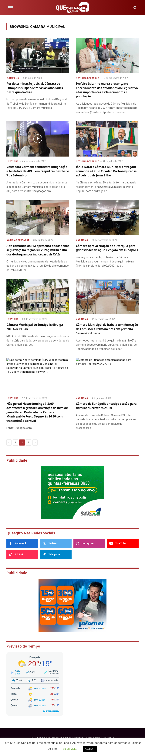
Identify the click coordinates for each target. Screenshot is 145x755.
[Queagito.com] (72, 7)
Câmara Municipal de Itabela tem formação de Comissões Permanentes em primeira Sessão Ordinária (107, 329)
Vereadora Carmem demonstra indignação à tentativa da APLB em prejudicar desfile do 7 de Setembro (37, 171)
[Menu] (10, 7)
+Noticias (12, 161)
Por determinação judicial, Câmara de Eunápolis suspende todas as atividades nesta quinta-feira (34, 87)
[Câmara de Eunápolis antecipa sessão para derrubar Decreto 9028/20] (107, 375)
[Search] (135, 7)
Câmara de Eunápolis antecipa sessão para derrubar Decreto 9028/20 (106, 406)
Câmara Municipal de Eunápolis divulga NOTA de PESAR (34, 327)
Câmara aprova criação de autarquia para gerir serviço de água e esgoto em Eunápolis (107, 248)
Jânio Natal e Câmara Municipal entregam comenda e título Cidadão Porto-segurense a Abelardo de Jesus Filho (106, 171)
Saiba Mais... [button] (70, 748)
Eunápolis (12, 78)
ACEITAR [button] (89, 748)
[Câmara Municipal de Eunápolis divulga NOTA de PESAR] (37, 296)
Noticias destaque (87, 78)
